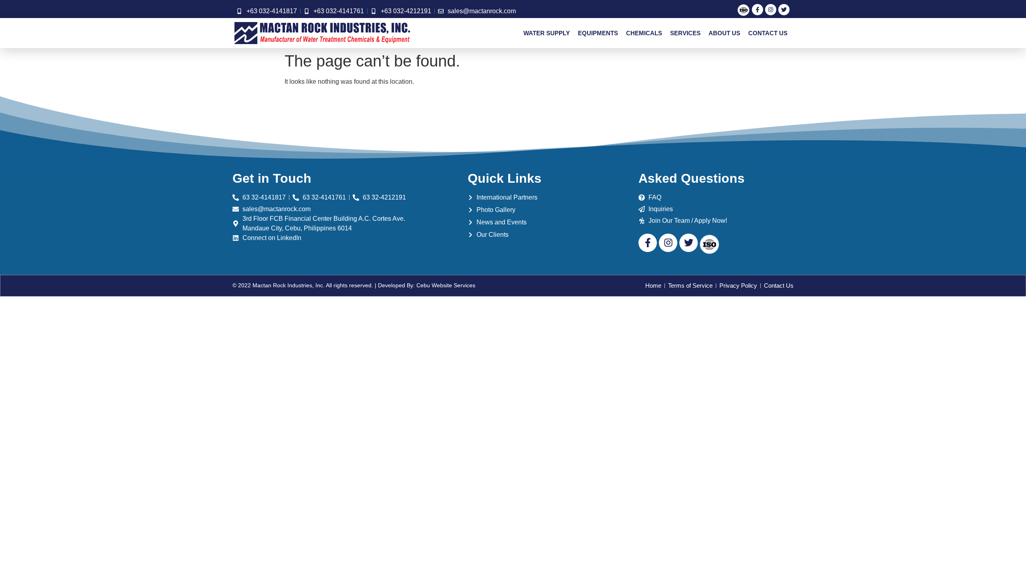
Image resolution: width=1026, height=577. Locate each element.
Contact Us (768, 33)
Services (685, 33)
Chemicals (644, 33)
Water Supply (546, 33)
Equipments (598, 33)
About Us (724, 33)
